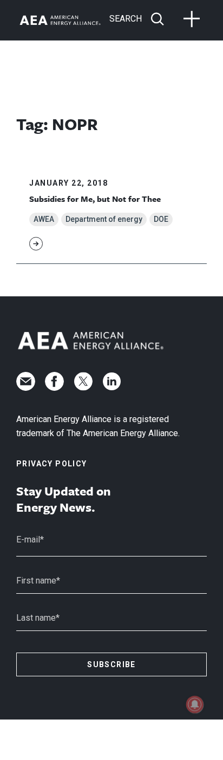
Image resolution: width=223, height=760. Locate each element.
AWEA (44, 219)
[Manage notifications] (195, 704)
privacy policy (51, 463)
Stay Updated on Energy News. (63, 499)
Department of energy (103, 219)
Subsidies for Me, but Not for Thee (95, 199)
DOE (161, 219)
